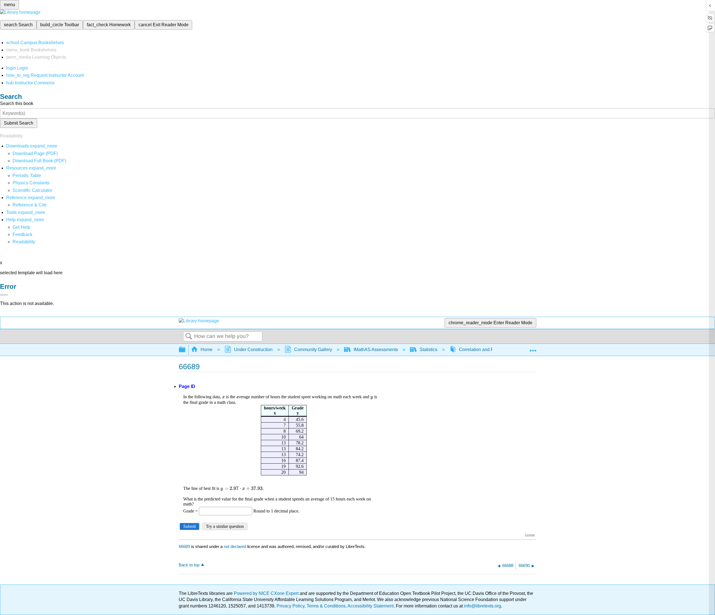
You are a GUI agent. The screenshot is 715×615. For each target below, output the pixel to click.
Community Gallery (313, 349)
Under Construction (253, 349)
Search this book (16, 103)
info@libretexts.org (482, 606)
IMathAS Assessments (375, 349)
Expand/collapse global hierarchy (185, 350)
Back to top (189, 564)
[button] (22, 234)
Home (206, 349)
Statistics (428, 349)
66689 (184, 546)
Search (188, 336)
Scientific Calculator (32, 190)
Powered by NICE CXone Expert (267, 593)
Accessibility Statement (370, 606)
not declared (235, 546)
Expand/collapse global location (533, 348)
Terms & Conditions (326, 606)
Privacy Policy (290, 606)
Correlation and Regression (486, 349)
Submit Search (18, 123)
